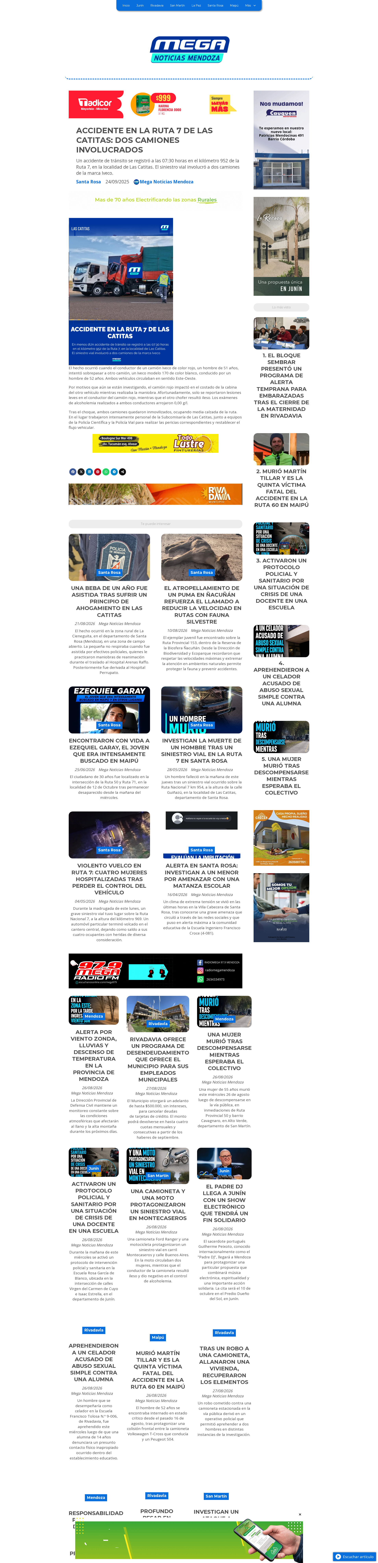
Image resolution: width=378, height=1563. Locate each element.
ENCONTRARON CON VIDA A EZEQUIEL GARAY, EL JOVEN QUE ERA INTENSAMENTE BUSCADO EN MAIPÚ (109, 750)
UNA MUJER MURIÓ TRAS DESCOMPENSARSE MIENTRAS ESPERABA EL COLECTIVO (224, 1051)
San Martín (177, 5)
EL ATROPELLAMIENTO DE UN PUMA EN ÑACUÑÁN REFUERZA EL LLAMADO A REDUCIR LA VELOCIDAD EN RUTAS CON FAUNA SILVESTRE (202, 605)
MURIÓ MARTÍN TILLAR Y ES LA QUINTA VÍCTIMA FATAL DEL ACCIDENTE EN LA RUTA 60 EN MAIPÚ (158, 1370)
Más (248, 5)
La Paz (196, 5)
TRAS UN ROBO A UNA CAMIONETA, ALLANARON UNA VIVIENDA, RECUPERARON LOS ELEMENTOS (224, 1365)
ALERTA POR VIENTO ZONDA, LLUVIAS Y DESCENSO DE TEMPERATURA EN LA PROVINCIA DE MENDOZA (94, 1055)
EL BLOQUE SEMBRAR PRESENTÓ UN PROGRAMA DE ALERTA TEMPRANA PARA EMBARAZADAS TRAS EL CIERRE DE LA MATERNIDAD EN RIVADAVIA (281, 385)
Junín (140, 5)
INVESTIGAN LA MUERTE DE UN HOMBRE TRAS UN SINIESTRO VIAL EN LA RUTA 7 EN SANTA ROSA (201, 750)
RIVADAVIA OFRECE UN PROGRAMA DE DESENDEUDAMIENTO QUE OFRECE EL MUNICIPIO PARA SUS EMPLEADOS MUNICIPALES (158, 1059)
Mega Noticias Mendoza (167, 182)
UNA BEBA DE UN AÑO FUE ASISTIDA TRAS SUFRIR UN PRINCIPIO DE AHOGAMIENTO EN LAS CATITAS (109, 601)
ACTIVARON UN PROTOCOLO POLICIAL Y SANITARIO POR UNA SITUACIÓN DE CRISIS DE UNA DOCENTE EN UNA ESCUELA (94, 1207)
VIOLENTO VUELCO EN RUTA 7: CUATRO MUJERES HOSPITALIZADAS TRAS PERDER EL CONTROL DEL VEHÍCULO (109, 879)
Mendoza (94, 1016)
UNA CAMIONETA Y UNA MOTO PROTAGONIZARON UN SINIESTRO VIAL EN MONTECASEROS (158, 1204)
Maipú (234, 5)
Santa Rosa (215, 5)
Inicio (126, 5)
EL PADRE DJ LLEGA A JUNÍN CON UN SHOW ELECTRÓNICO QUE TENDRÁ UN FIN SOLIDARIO (224, 1203)
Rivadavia (156, 5)
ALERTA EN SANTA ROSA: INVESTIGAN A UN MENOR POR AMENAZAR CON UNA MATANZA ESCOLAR (201, 875)
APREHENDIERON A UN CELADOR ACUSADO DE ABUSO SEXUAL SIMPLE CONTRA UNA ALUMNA (94, 1362)
